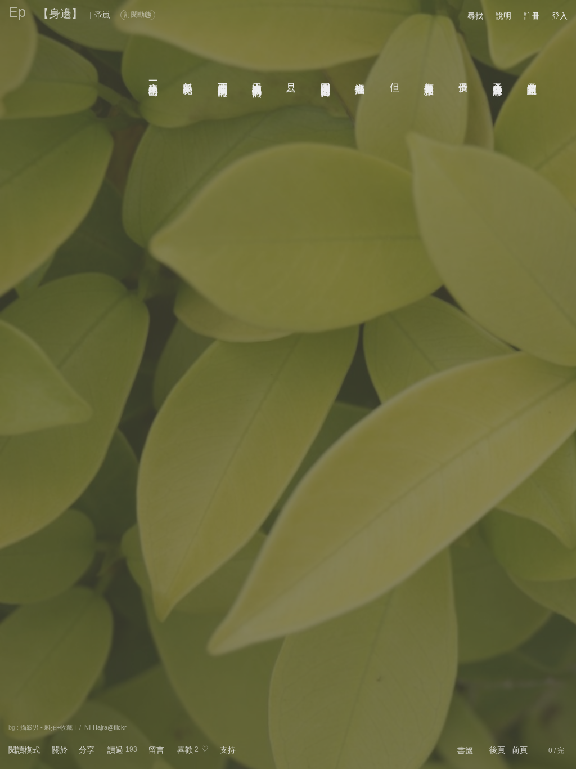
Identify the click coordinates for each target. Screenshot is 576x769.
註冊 (531, 15)
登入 (560, 15)
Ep (17, 12)
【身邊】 (60, 13)
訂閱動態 (137, 15)
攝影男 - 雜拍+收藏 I (48, 727)
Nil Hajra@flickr (105, 727)
